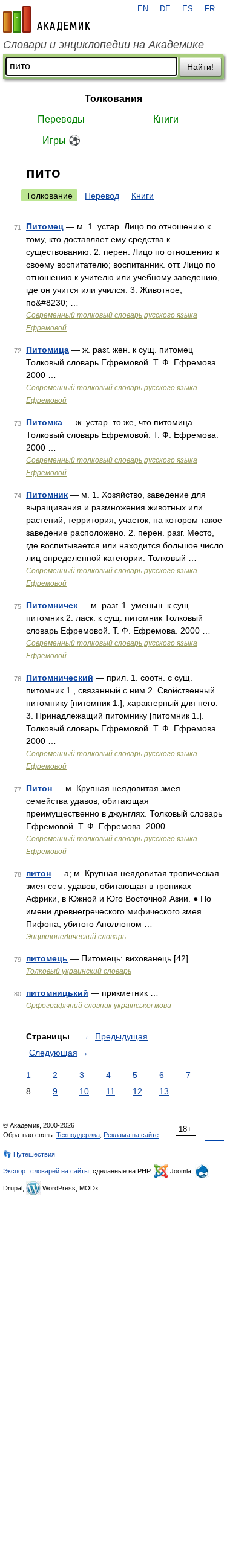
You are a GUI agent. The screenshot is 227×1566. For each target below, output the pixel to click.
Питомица (47, 350)
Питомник (47, 494)
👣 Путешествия (29, 1154)
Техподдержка (78, 1134)
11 (110, 1091)
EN (142, 9)
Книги (166, 119)
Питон (39, 788)
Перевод (102, 196)
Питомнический (59, 677)
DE (165, 9)
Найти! (200, 67)
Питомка (44, 422)
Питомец (45, 226)
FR (210, 9)
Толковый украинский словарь (78, 971)
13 (164, 1091)
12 (137, 1091)
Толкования (113, 99)
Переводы (61, 119)
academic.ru (46, 19)
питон (38, 873)
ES (187, 9)
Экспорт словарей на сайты (46, 1171)
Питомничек (51, 605)
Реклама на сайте (131, 1134)
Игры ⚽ (61, 140)
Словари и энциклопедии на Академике (103, 45)
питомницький (57, 993)
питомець (47, 958)
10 (84, 1091)
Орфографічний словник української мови (98, 1005)
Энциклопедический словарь (76, 936)
